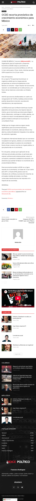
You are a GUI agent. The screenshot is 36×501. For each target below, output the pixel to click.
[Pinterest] (16, 29)
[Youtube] (22, 487)
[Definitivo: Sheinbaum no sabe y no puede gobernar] (6, 319)
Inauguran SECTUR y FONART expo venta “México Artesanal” (26, 220)
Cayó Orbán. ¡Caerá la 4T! (19, 326)
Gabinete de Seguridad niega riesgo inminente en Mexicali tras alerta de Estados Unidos (22, 377)
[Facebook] (8, 29)
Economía (7, 7)
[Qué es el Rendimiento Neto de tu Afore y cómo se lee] (6, 265)
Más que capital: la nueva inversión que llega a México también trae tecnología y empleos (23, 255)
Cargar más (17, 354)
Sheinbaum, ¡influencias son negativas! (23, 345)
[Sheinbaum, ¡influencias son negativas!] (6, 347)
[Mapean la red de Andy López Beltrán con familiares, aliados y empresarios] (6, 369)
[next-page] (5, 282)
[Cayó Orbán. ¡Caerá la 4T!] (6, 328)
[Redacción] (18, 234)
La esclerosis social (18, 335)
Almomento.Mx (6, 194)
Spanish (8, 499)
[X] (12, 29)
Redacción (18, 242)
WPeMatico (10, 198)
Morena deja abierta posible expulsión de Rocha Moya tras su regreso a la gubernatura (23, 386)
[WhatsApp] (20, 29)
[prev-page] (3, 282)
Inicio (3, 7)
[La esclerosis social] (6, 338)
